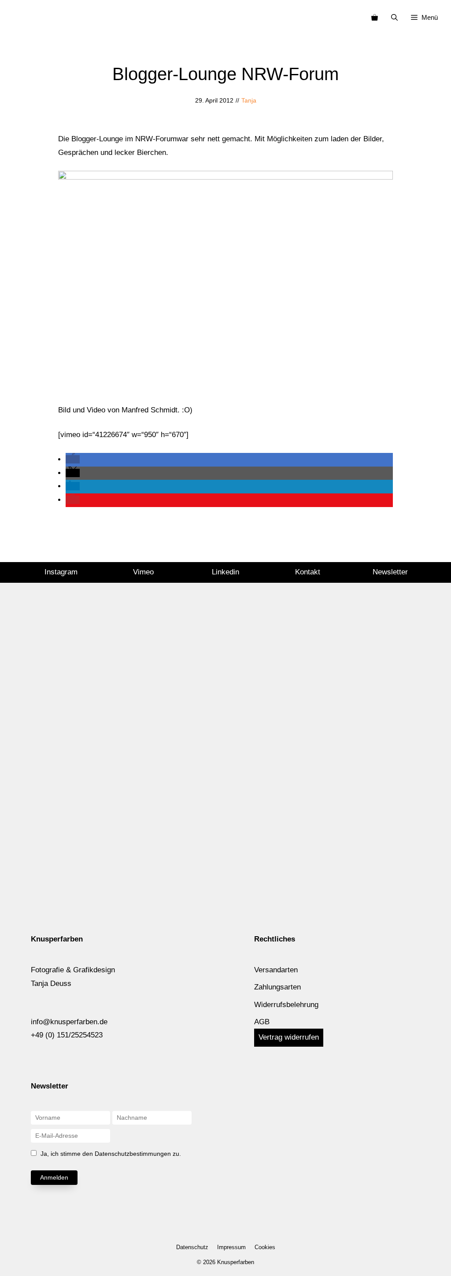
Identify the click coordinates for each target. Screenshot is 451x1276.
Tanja (248, 100)
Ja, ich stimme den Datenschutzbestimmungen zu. (111, 1153)
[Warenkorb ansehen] (374, 17)
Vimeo (143, 572)
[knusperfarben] (21, 17)
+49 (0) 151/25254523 (67, 1035)
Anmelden (54, 1177)
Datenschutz (192, 1247)
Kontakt (307, 572)
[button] (73, 459)
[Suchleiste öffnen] (394, 17)
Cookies (265, 1247)
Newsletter (390, 572)
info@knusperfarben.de (69, 1022)
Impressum (231, 1247)
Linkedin (225, 572)
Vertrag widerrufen (289, 1037)
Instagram (61, 572)
